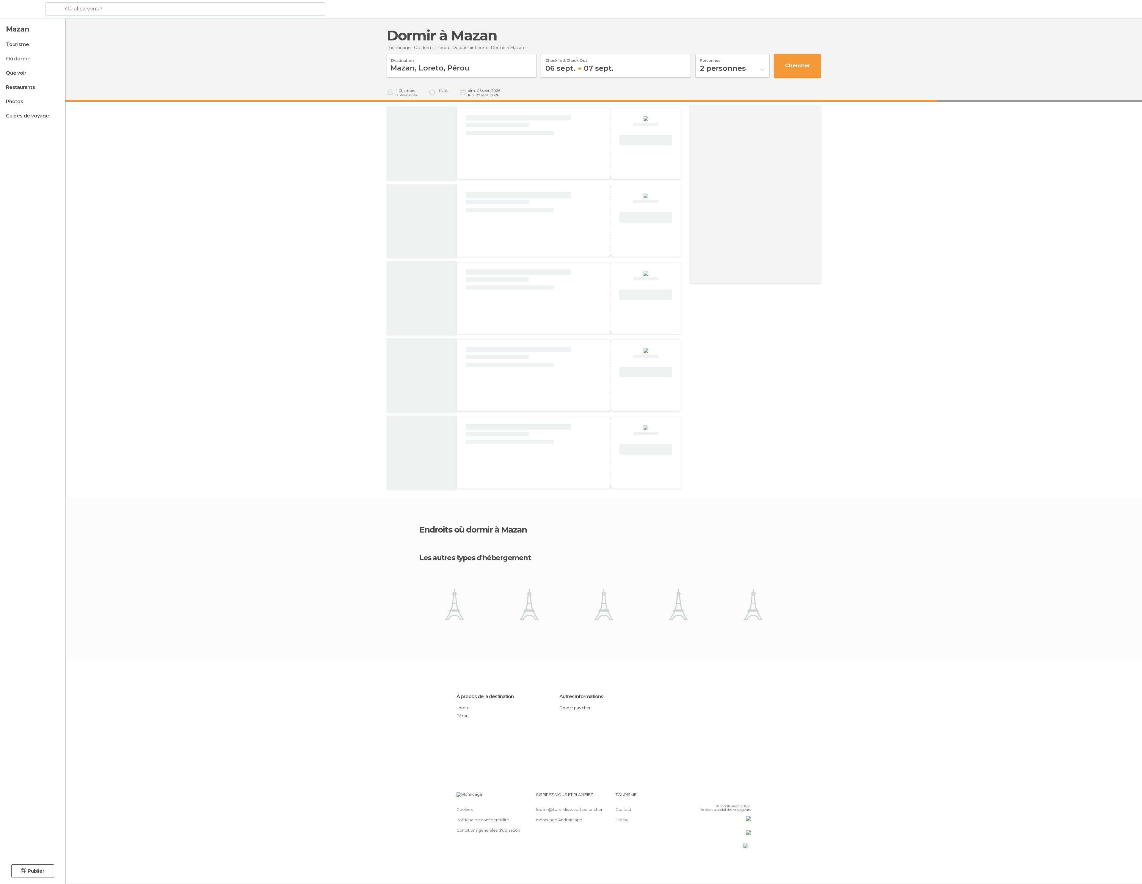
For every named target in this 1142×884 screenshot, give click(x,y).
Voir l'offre (646, 140)
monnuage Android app (559, 819)
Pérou (462, 715)
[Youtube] (746, 796)
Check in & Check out (566, 58)
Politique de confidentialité (483, 819)
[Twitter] (726, 796)
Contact (623, 809)
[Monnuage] (22, 9)
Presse (622, 819)
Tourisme (17, 44)
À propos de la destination (485, 696)
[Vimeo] (736, 796)
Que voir (16, 73)
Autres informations (581, 696)
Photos (14, 101)
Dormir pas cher (575, 707)
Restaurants (20, 87)
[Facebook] (717, 796)
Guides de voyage (27, 116)
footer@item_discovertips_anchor (569, 809)
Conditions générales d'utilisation (488, 830)
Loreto (463, 707)
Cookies (465, 809)
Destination (402, 58)
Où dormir (18, 59)
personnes (710, 58)
